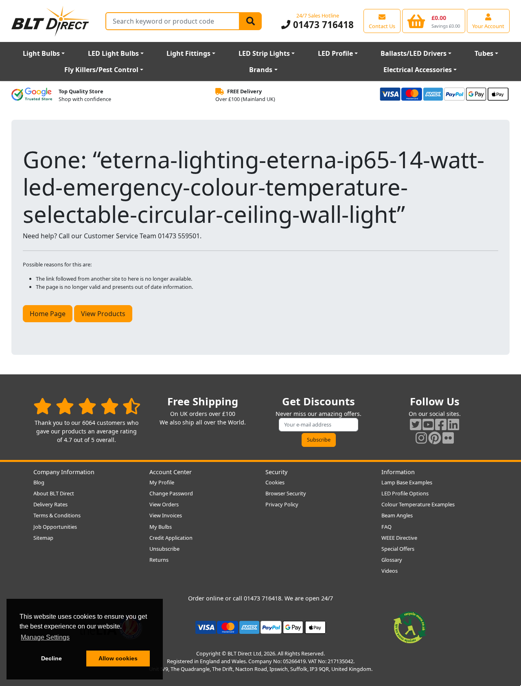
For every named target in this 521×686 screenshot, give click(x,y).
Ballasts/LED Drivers (414, 53)
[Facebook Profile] (441, 424)
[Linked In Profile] (453, 424)
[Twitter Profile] (415, 424)
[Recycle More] (410, 626)
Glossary (391, 559)
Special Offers (397, 548)
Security (276, 472)
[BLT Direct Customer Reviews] (86, 406)
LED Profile (335, 53)
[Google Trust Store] (31, 95)
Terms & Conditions (57, 515)
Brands (260, 69)
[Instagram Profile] (421, 437)
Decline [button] (51, 658)
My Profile (161, 482)
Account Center (170, 472)
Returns (159, 559)
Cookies (275, 482)
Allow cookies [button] (118, 658)
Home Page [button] (48, 313)
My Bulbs (160, 526)
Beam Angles (397, 515)
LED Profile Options (405, 493)
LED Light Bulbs (113, 53)
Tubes (484, 53)
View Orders (164, 504)
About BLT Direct (53, 493)
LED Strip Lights (264, 53)
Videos (389, 570)
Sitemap (43, 537)
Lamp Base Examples (406, 482)
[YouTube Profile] (428, 424)
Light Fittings (188, 53)
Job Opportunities (55, 526)
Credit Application (171, 537)
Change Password (171, 493)
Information (398, 472)
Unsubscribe (164, 548)
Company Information (63, 472)
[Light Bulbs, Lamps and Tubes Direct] (50, 21)
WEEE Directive (399, 537)
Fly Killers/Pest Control (101, 69)
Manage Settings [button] (45, 637)
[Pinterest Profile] (434, 437)
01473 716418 (322, 24)
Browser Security (285, 493)
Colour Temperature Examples (418, 504)
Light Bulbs (41, 53)
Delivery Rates (50, 504)
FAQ (386, 526)
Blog (38, 482)
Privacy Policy (281, 504)
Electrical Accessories (417, 69)
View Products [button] (103, 313)
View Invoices (165, 515)
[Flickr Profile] (448, 437)
